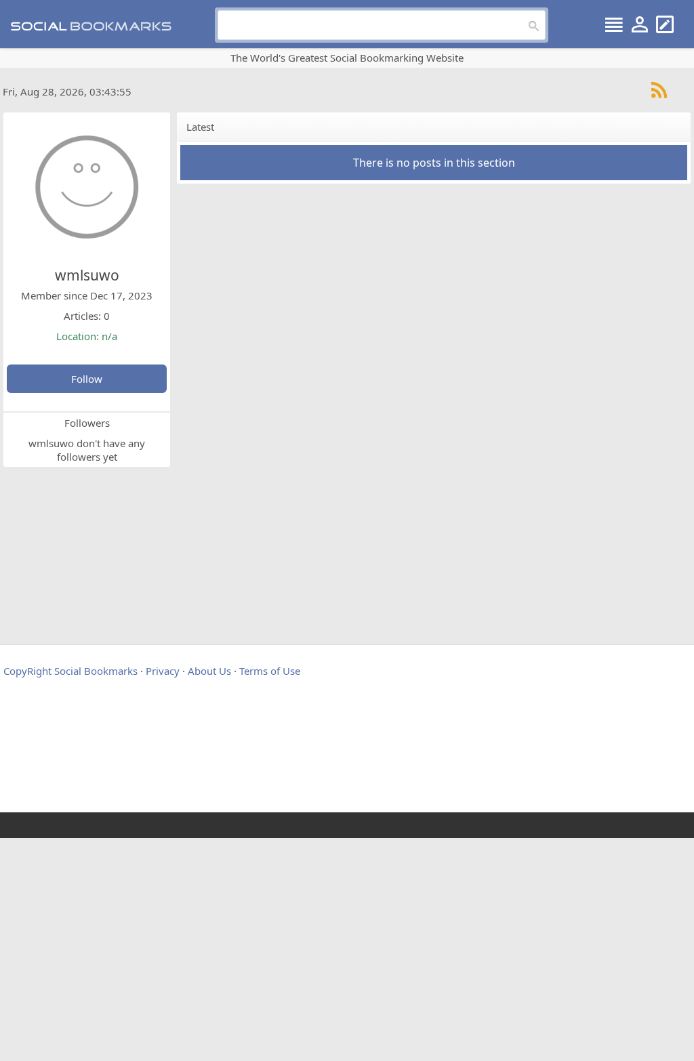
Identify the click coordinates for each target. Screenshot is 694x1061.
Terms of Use (269, 671)
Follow (86, 379)
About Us (209, 671)
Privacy (163, 671)
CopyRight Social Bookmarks (70, 671)
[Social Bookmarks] (95, 24)
